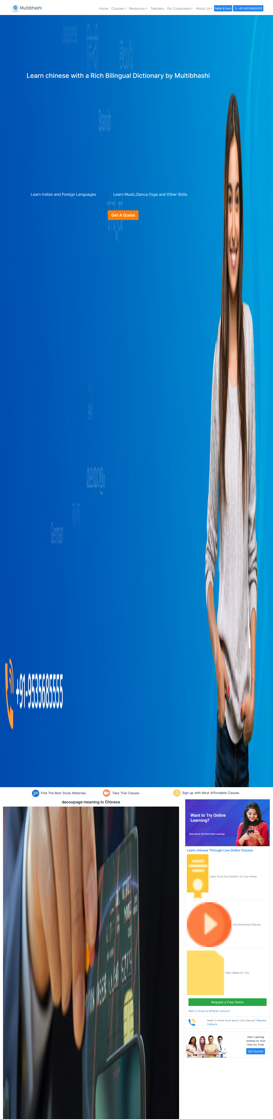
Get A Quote (123, 215)
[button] (119, 8)
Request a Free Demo (227, 1002)
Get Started (255, 1051)
